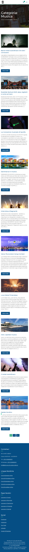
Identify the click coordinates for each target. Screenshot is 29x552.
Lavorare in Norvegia (6, 500)
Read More (5, 70)
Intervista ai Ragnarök (9, 211)
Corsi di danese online (7, 475)
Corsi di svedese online (7, 487)
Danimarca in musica (9, 171)
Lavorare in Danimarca (7, 503)
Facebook (3, 519)
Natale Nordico (6, 412)
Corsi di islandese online (7, 481)
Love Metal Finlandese (9, 295)
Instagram (3, 522)
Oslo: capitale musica (9, 335)
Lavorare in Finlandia (6, 506)
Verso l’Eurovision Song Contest (12, 254)
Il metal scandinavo (8, 374)
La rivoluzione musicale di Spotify (13, 132)
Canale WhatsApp (6, 531)
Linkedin (3, 528)
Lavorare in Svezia (6, 497)
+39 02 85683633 (7, 459)
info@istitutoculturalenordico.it (9, 465)
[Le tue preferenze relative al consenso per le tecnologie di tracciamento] (1, 414)
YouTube (3, 525)
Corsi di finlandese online (7, 478)
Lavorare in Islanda (6, 509)
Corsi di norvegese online (7, 484)
